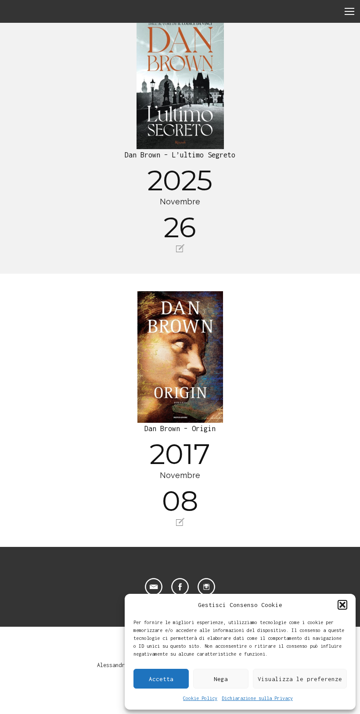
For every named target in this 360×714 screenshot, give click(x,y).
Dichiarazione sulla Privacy (257, 698)
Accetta (161, 678)
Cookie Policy (200, 698)
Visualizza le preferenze (300, 678)
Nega (221, 678)
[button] (342, 604)
